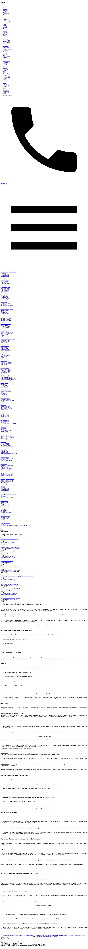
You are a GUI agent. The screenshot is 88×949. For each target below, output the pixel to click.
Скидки (19, 935)
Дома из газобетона (5, 276)
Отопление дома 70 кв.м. (6, 318)
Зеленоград (5, 31)
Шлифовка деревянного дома (7, 465)
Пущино (5, 68)
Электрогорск (6, 90)
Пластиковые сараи (5, 344)
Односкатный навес (5, 387)
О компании (9, 935)
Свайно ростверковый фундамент (8, 307)
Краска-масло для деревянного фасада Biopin (10, 566)
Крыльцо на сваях (4, 506)
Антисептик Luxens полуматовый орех (9, 539)
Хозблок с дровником (5, 340)
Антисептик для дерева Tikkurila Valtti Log (10, 548)
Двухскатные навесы (5, 388)
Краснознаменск (6, 43)
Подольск (5, 64)
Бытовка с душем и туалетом (7, 329)
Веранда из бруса (4, 359)
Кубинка (5, 44)
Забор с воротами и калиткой (7, 446)
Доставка (10, 272)
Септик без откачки (5, 451)
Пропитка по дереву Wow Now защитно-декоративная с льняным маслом (17, 576)
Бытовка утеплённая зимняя (7, 333)
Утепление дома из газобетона (7, 480)
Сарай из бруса (4, 347)
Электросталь (6, 91)
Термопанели (3, 483)
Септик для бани (4, 452)
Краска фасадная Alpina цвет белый (8, 594)
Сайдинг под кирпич (5, 415)
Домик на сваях (4, 294)
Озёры (4, 59)
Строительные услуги (40, 935)
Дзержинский (6, 19)
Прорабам (56, 935)
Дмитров (5, 20)
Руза (4, 72)
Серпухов (5, 75)
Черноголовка (6, 85)
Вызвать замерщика (49, 935)
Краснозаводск (6, 42)
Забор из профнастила (5, 443)
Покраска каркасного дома (6, 462)
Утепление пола (4, 501)
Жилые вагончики (5, 341)
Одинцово (5, 58)
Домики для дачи (4, 277)
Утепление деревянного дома (7, 474)
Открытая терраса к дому (6, 366)
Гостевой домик (4, 284)
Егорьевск (5, 26)
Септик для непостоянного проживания (9, 455)
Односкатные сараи (5, 349)
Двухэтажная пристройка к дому (8, 380)
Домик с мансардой (5, 289)
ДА (1, 3)
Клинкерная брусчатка (6, 489)
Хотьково (5, 84)
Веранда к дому (4, 356)
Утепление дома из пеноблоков (7, 479)
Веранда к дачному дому (6, 363)
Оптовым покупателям (26, 935)
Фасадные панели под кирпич (7, 497)
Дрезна (4, 24)
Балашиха (5, 9)
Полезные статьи (4, 518)
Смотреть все (3, 278)
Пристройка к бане (5, 521)
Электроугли (6, 92)
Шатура (5, 87)
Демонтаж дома (4, 425)
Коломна (5, 36)
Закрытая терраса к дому (6, 371)
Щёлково (5, 88)
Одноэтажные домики (5, 287)
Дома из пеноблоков (5, 275)
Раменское (5, 69)
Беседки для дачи (4, 351)
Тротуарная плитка (5, 482)
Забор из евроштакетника (6, 444)
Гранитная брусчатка (5, 488)
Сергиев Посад (6, 73)
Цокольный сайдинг (5, 421)
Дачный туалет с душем (6, 399)
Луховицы (5, 50)
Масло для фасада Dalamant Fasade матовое (10, 571)
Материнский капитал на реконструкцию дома (11, 520)
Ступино (5, 78)
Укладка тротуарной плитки (7, 481)
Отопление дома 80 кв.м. (6, 319)
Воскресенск (6, 14)
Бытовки (2, 321)
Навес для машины (5, 386)
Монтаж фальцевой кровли (6, 512)
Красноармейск (6, 40)
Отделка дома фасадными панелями (8, 494)
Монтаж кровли (4, 510)
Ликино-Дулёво (6, 47)
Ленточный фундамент (6, 306)
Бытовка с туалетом (5, 327)
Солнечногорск (6, 76)
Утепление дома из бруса (6, 475)
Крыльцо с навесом (5, 505)
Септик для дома (4, 447)
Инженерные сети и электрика (50, 936)
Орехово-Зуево (6, 61)
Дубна (4, 25)
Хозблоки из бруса (5, 381)
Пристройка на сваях (5, 376)
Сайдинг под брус (5, 420)
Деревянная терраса (5, 368)
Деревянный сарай (5, 346)
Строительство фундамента (7, 309)
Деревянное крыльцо (5, 504)
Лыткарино (5, 51)
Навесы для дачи (4, 383)
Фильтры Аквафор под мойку (7, 436)
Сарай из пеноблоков (5, 350)
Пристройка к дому (5, 372)
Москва (4, 6)
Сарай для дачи (4, 342)
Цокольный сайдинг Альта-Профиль (9, 423)
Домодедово (6, 22)
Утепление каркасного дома (7, 476)
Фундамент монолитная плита (7, 305)
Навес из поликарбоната (6, 390)
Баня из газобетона (5, 398)
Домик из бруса (4, 282)
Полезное (33, 935)
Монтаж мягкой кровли (6, 514)
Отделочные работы (38, 936)
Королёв (5, 37)
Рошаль (4, 71)
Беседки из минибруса (5, 355)
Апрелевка (5, 7)
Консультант (15, 935)
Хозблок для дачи (4, 334)
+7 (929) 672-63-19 (5, 274)
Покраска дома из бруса (6, 461)
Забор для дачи (4, 440)
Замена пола (3, 499)
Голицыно (5, 17)
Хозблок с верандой (5, 336)
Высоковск (5, 16)
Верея (4, 11)
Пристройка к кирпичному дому (8, 378)
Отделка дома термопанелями (7, 492)
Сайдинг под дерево (5, 417)
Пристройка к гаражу (5, 523)
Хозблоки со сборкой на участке (8, 339)
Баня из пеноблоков (5, 396)
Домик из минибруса (5, 283)
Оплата (14, 272)
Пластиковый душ (5, 432)
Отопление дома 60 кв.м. (6, 317)
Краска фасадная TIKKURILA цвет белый (10, 599)
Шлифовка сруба (4, 467)
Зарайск (5, 28)
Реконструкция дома (5, 298)
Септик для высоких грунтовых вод (8, 454)
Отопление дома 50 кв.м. (6, 316)
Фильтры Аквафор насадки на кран (8, 437)
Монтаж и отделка (62, 935)
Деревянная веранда (5, 358)
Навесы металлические (6, 391)
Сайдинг (2, 403)
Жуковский (5, 27)
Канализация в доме (5, 471)
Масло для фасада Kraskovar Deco (8, 557)
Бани (2, 392)
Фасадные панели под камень (7, 498)
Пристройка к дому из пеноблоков (8, 379)
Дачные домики (4, 312)
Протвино (5, 65)
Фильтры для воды (5, 433)
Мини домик (3, 285)
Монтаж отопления (5, 313)
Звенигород (5, 29)
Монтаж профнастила (5, 516)
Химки (4, 83)
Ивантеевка (5, 32)
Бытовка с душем (4, 328)
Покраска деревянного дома (7, 458)
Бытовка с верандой (5, 331)
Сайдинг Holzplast (5, 413)
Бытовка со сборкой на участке (7, 332)
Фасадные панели (4, 495)
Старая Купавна (6, 77)
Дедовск (5, 18)
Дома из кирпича (4, 297)
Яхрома (4, 93)
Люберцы (5, 53)
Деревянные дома (4, 310)
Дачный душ (3, 428)
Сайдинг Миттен (4, 409)
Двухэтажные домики (5, 288)
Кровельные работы (5, 299)
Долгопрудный (6, 21)
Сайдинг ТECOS (4, 412)
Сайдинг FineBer (4, 414)
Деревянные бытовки (5, 326)
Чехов (4, 86)
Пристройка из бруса (5, 374)
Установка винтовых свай (6, 402)
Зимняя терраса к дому (6, 369)
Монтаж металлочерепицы (6, 513)
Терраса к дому (4, 364)
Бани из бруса (4, 394)
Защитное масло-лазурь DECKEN (8, 580)
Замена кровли (4, 509)
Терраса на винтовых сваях (6, 370)
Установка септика (5, 457)
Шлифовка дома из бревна (6, 468)
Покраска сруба (4, 464)
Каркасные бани (4, 395)
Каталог (2, 272)
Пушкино (5, 66)
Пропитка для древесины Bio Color (8, 553)
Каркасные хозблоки (5, 337)
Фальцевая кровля (5, 508)
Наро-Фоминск (6, 56)
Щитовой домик (4, 296)
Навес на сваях (4, 385)
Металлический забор (5, 445)
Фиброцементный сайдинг (6, 408)
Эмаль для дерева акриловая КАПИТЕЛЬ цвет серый (12, 590)
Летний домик (4, 295)
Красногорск (6, 41)
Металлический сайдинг (6, 407)
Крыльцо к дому (4, 502)
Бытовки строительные (6, 324)
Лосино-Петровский (7, 49)
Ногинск (5, 57)
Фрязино (5, 81)
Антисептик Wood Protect (6, 562)
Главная (2, 525)
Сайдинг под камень (5, 416)
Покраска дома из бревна (6, 460)
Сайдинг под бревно (5, 418)
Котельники (5, 39)
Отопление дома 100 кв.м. (6, 320)
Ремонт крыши (4, 302)
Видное (4, 12)
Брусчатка (3, 486)
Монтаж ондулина (5, 517)
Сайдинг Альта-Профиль (6, 410)
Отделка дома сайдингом (6, 491)
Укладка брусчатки (5, 490)
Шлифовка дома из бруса (6, 469)
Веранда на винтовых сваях (7, 362)
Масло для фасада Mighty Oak (7, 543)
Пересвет (5, 63)
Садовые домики (4, 281)
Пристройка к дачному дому (7, 377)
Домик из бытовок (5, 291)
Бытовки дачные (4, 325)
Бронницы (5, 10)
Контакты (6, 272)
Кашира (5, 34)
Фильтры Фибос (4, 439)
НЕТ (3, 3)
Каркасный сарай (4, 348)
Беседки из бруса (4, 354)
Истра (4, 33)
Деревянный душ (4, 431)
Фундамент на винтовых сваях (7, 400)
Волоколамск (6, 13)
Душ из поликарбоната (6, 430)
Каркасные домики (5, 280)
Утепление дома (4, 472)
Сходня (4, 79)
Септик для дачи (4, 450)
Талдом (4, 80)
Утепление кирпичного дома (7, 477)
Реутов (4, 70)
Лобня (4, 48)
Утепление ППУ (4, 484)
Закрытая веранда (4, 361)
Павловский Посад (7, 62)
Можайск (5, 54)
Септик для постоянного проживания (9, 453)
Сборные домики (4, 292)
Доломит (2, 424)
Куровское (5, 46)
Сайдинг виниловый (5, 406)
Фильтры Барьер (4, 438)
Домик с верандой (5, 290)
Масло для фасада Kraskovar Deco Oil (9, 585)
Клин (4, 35)
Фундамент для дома (5, 303)
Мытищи (5, 55)
